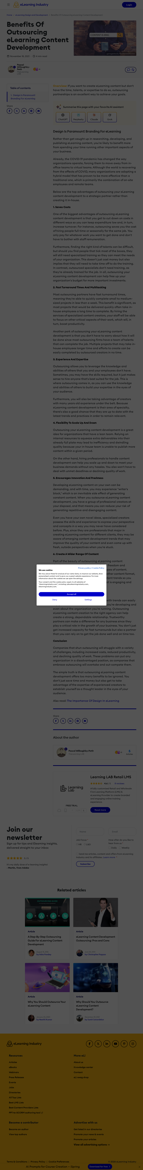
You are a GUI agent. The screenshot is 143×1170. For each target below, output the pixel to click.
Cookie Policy (98, 568)
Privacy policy (84, 568)
